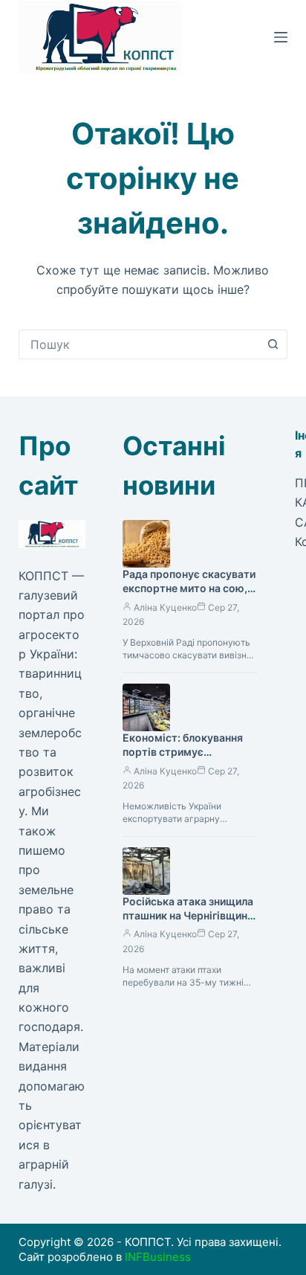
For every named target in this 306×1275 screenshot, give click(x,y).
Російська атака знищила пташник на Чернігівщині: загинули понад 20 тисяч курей (188, 922)
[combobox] (139, 344)
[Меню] (280, 37)
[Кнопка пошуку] (272, 344)
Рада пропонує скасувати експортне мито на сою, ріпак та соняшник (189, 588)
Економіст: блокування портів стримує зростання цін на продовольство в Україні (187, 758)
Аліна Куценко (165, 607)
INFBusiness (158, 1257)
